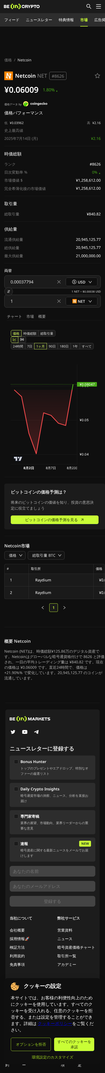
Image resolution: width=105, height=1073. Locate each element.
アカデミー (66, 964)
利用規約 (17, 955)
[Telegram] (36, 732)
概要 (42, 316)
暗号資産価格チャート (76, 947)
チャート (14, 316)
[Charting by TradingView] (18, 458)
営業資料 (64, 930)
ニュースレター (39, 19)
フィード (11, 19)
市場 (84, 19)
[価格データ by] (35, 104)
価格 (8, 59)
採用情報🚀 (19, 938)
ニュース (64, 938)
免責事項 (17, 964)
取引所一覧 (66, 955)
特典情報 (66, 19)
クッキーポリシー (55, 1023)
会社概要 (17, 930)
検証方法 (17, 947)
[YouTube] (25, 732)
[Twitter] (13, 732)
